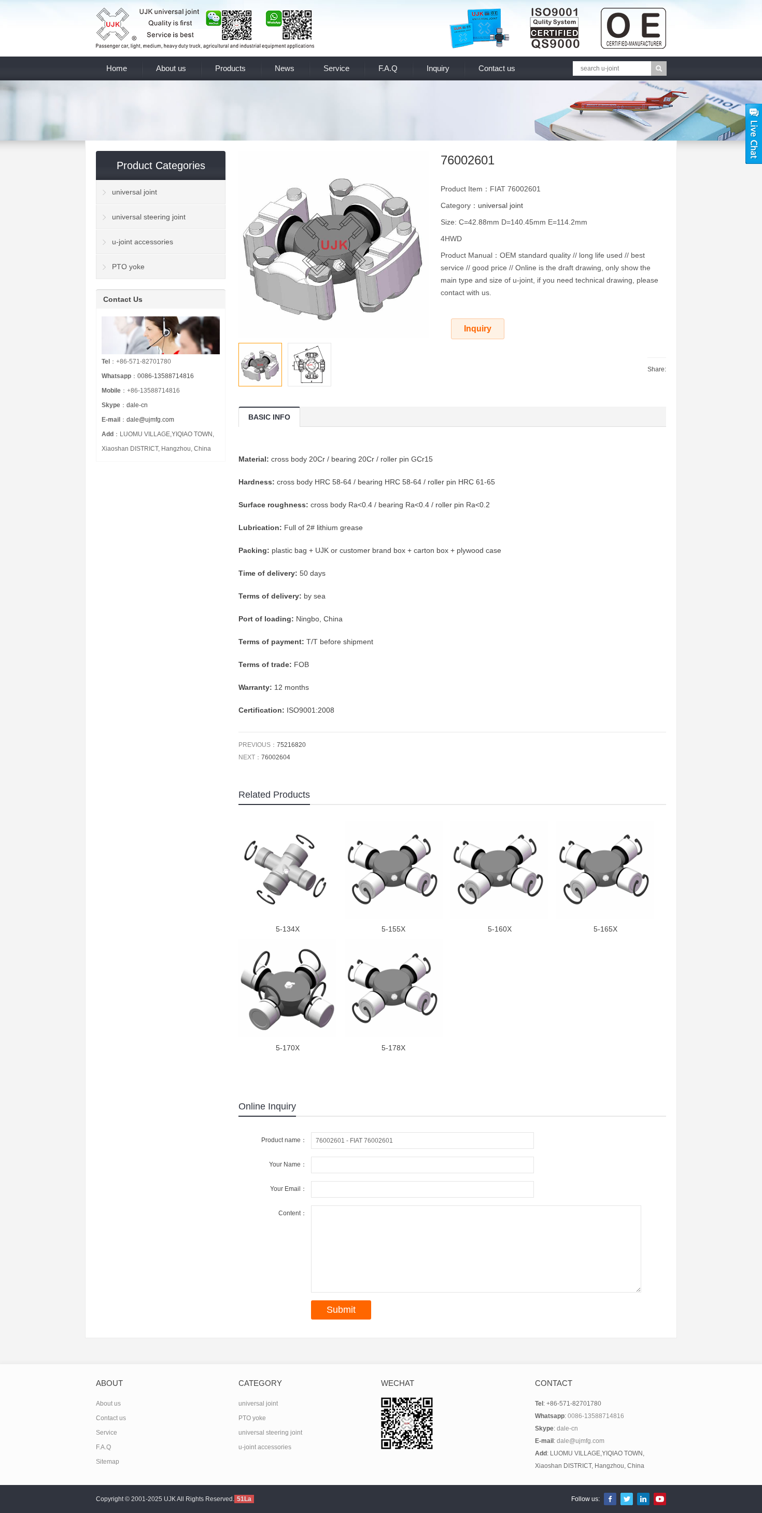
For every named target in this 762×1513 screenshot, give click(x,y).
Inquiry (438, 68)
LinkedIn (643, 1499)
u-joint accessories (142, 242)
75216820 (291, 744)
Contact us (496, 68)
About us (171, 68)
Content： (292, 1213)
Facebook (610, 1499)
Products (230, 68)
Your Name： (288, 1164)
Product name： (284, 1140)
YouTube (660, 1499)
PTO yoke (128, 266)
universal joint (500, 205)
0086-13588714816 (165, 376)
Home (116, 68)
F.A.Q (388, 68)
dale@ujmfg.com (150, 419)
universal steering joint (149, 217)
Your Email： (288, 1188)
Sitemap (107, 1461)
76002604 (275, 757)
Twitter (626, 1499)
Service (336, 68)
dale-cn (137, 405)
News (284, 68)
